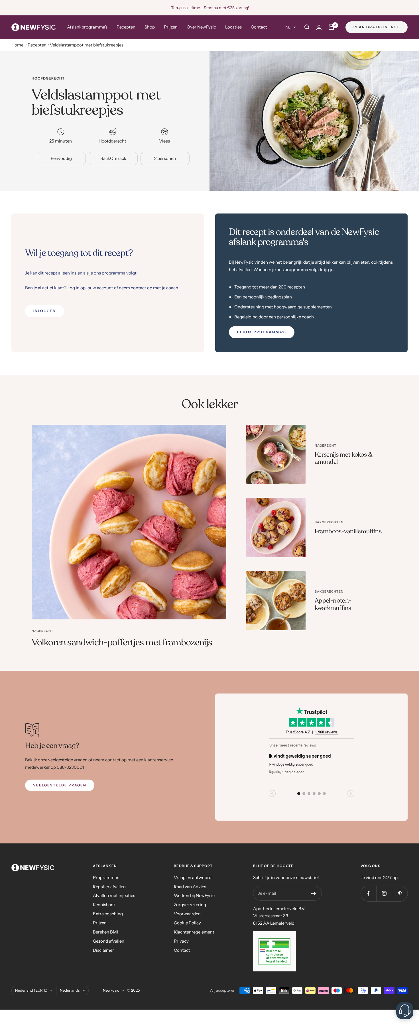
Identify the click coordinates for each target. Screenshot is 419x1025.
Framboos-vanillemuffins (348, 531)
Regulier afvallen (109, 886)
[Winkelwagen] (331, 27)
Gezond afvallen (108, 941)
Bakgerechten (329, 522)
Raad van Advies (190, 886)
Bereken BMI (105, 932)
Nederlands (70, 990)
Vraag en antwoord (192, 877)
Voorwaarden (187, 913)
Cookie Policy (187, 923)
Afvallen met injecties (114, 895)
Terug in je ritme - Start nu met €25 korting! (210, 7)
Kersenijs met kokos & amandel (343, 458)
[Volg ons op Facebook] (368, 893)
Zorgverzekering (190, 904)
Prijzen (171, 27)
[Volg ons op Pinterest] (400, 893)
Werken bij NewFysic (194, 895)
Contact (259, 27)
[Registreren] (313, 893)
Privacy (181, 941)
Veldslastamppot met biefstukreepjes (86, 45)
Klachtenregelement (194, 932)
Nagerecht (42, 631)
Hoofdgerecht (48, 78)
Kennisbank (104, 904)
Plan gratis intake (376, 27)
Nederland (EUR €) (31, 990)
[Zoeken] (307, 27)
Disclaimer (103, 950)
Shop (150, 27)
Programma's (106, 877)
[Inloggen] (319, 27)
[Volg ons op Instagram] (384, 893)
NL (287, 27)
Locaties (233, 27)
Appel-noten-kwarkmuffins (333, 604)
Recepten (126, 27)
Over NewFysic (201, 27)
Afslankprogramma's (87, 27)
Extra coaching (108, 913)
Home (17, 45)
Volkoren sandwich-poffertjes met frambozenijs (122, 642)
